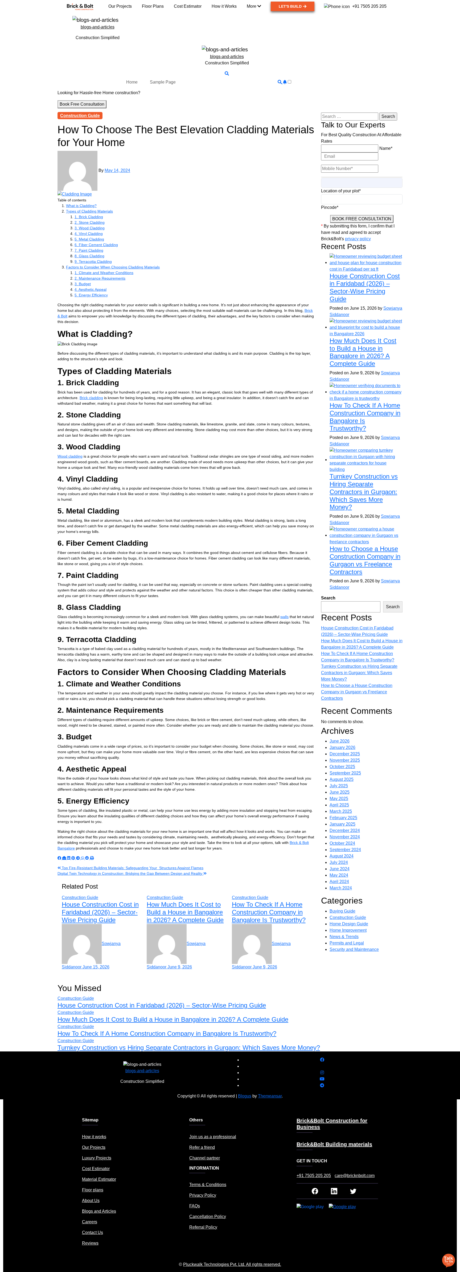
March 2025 (341, 811)
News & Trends (344, 936)
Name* (385, 148)
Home (132, 82)
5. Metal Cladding (89, 239)
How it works (94, 1136)
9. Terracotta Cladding (93, 261)
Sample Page (163, 82)
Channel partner (204, 1158)
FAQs (194, 1206)
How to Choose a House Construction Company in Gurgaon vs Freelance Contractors (365, 560)
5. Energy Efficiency (91, 295)
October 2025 (342, 766)
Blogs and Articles (99, 1211)
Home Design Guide (349, 924)
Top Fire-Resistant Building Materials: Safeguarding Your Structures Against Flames (132, 868)
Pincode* (329, 207)
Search (328, 598)
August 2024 (342, 856)
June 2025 (340, 792)
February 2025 (343, 817)
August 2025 (342, 779)
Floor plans (92, 1190)
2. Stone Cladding (90, 222)
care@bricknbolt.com (355, 1175)
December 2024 (345, 830)
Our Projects (93, 1147)
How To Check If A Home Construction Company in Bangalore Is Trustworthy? (269, 912)
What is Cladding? (81, 206)
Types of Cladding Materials (89, 211)
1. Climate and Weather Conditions (104, 273)
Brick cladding (91, 398)
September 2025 (345, 773)
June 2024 (340, 869)
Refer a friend (202, 1147)
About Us (91, 1200)
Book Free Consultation (82, 104)
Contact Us (92, 1232)
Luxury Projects (96, 1158)
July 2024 (339, 862)
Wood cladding (70, 456)
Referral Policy (203, 1227)
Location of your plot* (341, 191)
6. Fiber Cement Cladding (96, 245)
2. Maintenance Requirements (100, 278)
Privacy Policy (202, 1195)
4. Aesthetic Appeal (90, 289)
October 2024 (342, 843)
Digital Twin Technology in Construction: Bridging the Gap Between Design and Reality (130, 873)
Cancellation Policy (207, 1216)
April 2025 (339, 805)
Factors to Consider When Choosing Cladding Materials (113, 267)
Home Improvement (348, 930)
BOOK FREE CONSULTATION (361, 219)
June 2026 (340, 741)
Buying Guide (342, 911)
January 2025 (342, 824)
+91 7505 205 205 (314, 1175)
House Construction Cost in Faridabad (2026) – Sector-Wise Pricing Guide (100, 912)
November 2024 (345, 837)
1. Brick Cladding (89, 217)
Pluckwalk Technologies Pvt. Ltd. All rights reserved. (232, 1264)
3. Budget (83, 284)
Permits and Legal (347, 943)
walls (284, 617)
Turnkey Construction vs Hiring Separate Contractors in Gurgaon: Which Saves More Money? (364, 492)
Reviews (90, 1243)
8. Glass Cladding (89, 256)
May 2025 (339, 798)
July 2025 (339, 786)
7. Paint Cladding (89, 250)
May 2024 (339, 875)
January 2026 (342, 747)
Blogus (244, 1096)
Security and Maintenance (354, 949)
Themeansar (270, 1096)
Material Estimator (99, 1179)
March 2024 (341, 888)
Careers (89, 1222)
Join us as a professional (212, 1136)
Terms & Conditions (207, 1184)
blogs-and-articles (97, 27)
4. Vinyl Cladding (89, 233)
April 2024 (339, 881)
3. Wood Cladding (90, 228)
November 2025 (345, 760)
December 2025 (345, 754)
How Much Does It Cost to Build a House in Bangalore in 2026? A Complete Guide (185, 912)
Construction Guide (80, 115)
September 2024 (345, 849)
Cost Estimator (96, 1168)
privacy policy (358, 239)
